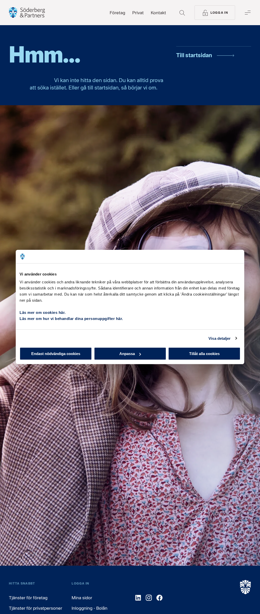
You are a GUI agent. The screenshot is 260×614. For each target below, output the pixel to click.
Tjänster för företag (28, 597)
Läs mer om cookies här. (43, 312)
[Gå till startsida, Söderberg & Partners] (27, 12)
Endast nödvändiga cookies (55, 353)
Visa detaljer (219, 338)
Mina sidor (82, 597)
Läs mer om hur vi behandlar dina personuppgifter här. (71, 318)
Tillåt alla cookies (204, 353)
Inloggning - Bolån (89, 608)
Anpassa (127, 353)
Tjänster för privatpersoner (35, 608)
